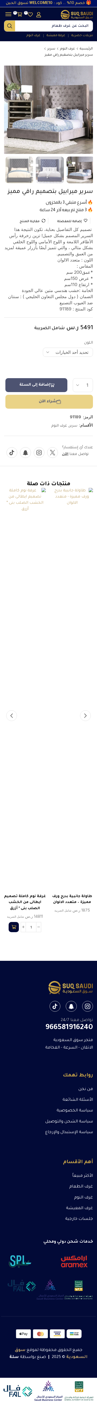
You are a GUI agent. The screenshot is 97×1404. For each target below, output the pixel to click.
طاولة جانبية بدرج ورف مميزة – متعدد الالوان (72, 899)
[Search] (9, 26)
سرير (51, 49)
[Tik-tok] (11, 452)
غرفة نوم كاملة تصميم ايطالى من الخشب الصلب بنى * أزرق (25, 902)
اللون (88, 343)
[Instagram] (39, 452)
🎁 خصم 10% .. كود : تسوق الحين (48, 3)
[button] (38, 14)
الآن (65, 454)
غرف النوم (67, 49)
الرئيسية (86, 49)
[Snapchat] (25, 452)
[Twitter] (52, 452)
